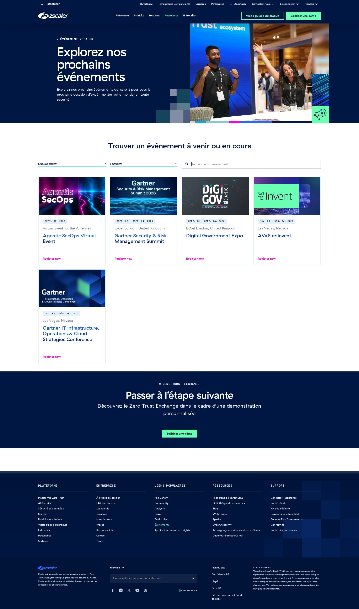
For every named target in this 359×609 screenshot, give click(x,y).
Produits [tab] (139, 15)
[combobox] (251, 164)
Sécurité (216, 588)
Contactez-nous (261, 4)
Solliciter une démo (303, 16)
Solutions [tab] (154, 15)
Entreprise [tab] (189, 15)
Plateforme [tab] (122, 15)
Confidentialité (220, 574)
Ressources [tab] (171, 15)
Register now (52, 258)
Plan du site (218, 567)
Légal (215, 581)
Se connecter (287, 4)
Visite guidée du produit (262, 16)
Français (309, 4)
